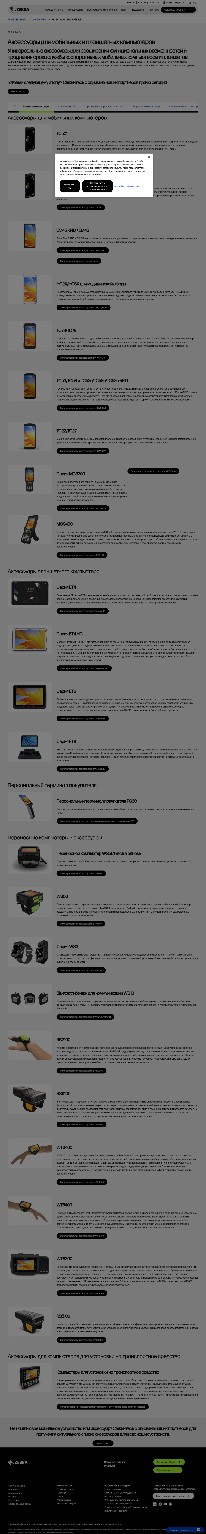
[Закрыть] (149, 157)
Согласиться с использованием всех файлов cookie (98, 186)
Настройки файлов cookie (126, 186)
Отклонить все (69, 186)
